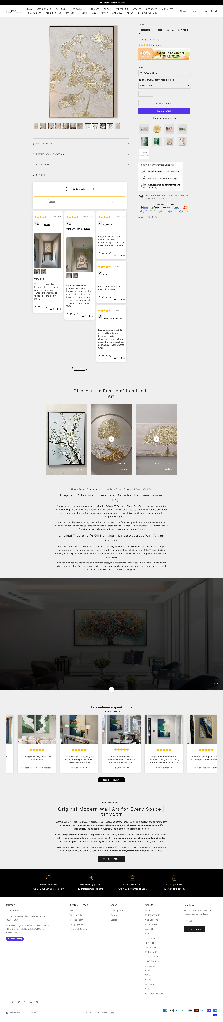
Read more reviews (111, 780)
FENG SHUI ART (53, 13)
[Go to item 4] (58, 126)
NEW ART (137, 9)
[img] (40, 217)
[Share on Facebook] (146, 217)
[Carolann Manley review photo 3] (75, 275)
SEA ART (95, 9)
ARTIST (104, 13)
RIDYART (142, 25)
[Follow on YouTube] (31, 1002)
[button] (144, 45)
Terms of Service (78, 929)
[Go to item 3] (50, 126)
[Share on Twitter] (149, 217)
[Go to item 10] (102, 126)
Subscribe (194, 929)
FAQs (94, 13)
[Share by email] (156, 217)
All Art (107, 9)
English (196, 11)
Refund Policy (77, 920)
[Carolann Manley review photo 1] (79, 254)
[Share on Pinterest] (152, 217)
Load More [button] (80, 368)
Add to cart (164, 103)
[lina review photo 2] (37, 271)
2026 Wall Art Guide (147, 13)
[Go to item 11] (110, 126)
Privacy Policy (77, 915)
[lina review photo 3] (43, 271)
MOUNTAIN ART (33, 13)
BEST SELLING (121, 9)
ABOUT (130, 13)
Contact (115, 915)
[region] (111, 634)
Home (29, 9)
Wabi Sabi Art (62, 9)
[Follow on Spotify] (37, 1002)
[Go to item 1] (36, 126)
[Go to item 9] (95, 126)
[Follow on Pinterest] (25, 1002)
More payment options (164, 118)
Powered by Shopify (107, 1013)
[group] (111, 634)
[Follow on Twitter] (13, 1002)
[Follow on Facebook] (7, 1002)
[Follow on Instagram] (19, 1002)
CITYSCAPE (151, 9)
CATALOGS (71, 13)
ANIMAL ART (167, 9)
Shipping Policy (77, 924)
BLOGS (83, 13)
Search (114, 920)
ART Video (117, 13)
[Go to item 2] (43, 126)
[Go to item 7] (80, 126)
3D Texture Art (80, 9)
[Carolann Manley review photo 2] (69, 275)
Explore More (111, 859)
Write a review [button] (79, 189)
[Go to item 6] (73, 126)
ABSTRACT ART (44, 9)
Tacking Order (118, 910)
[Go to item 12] (117, 126)
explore (78, 469)
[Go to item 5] (65, 126)
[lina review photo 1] (47, 250)
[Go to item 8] (88, 126)
